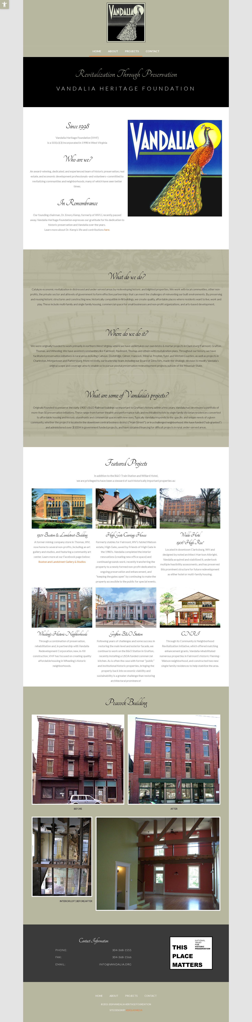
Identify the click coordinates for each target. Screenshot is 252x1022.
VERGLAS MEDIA (134, 1010)
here (106, 229)
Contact (152, 51)
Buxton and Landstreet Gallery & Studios (62, 561)
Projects (132, 51)
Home (97, 51)
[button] (4, 4)
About (113, 51)
